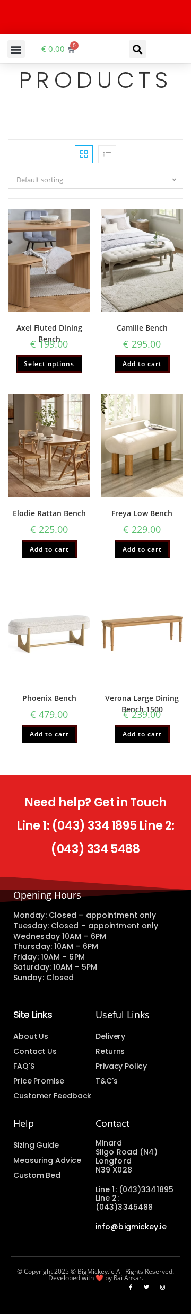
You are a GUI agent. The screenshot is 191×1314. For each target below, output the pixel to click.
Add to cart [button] (142, 363)
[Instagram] (162, 1287)
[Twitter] (146, 1287)
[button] (16, 49)
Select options (49, 363)
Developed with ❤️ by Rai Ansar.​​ (95, 1277)
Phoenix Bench (49, 698)
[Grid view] (84, 154)
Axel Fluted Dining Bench (49, 333)
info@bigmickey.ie (131, 1226)
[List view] (107, 154)
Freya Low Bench (141, 513)
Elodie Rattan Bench (49, 513)
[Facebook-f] (130, 1287)
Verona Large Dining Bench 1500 (142, 703)
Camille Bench (142, 328)
